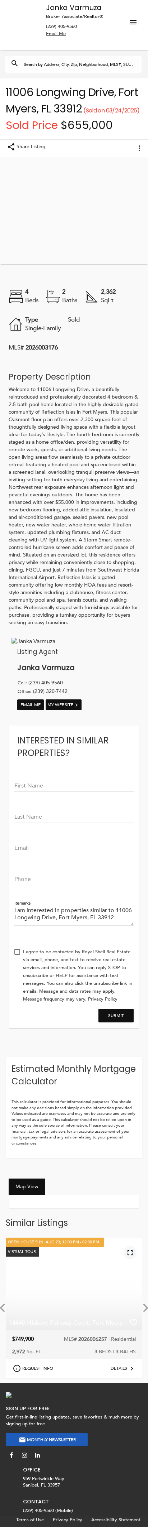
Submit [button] (116, 1015)
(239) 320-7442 (43, 691)
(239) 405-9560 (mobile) (48, 1510)
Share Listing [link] (31, 146)
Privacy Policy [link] (67, 1520)
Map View (26, 1186)
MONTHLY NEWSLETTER (51, 1439)
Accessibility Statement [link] (115, 1520)
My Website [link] (60, 705)
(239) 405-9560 (61, 26)
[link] (102, 999)
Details (119, 1368)
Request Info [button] (37, 1368)
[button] (135, 16)
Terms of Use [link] (30, 1520)
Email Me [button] (30, 705)
